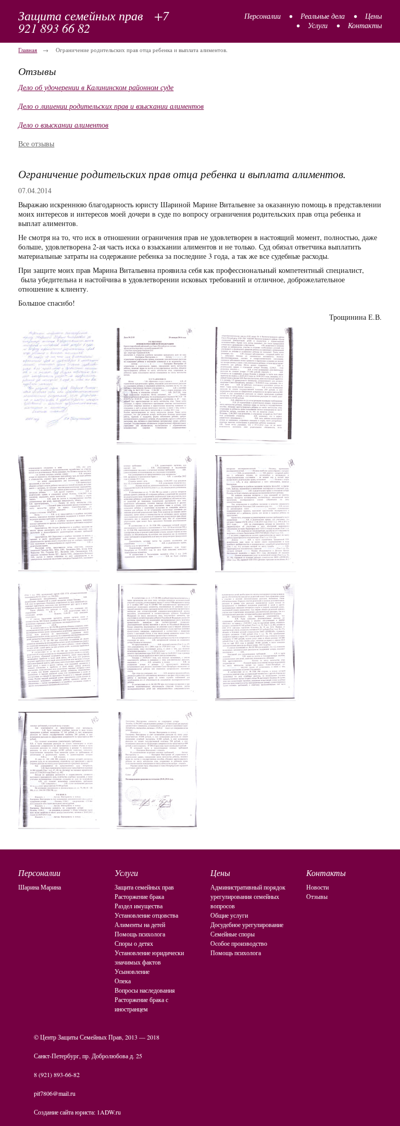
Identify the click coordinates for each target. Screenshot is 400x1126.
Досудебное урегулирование (246, 924)
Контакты (365, 25)
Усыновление (132, 971)
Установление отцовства (146, 915)
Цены (373, 16)
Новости (317, 887)
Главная (27, 50)
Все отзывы (36, 143)
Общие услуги (229, 915)
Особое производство (238, 943)
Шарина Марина (39, 887)
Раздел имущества (138, 906)
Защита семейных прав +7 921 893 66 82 (93, 21)
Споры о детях (134, 943)
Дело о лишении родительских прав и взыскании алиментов (111, 106)
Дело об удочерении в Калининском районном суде (95, 87)
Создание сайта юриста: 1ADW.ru (77, 1112)
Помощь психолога (140, 934)
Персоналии (262, 16)
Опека (123, 981)
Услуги (318, 25)
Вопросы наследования (145, 990)
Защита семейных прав (144, 887)
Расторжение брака (139, 896)
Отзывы (317, 896)
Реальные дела (323, 16)
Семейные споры (232, 934)
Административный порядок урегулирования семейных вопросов (247, 896)
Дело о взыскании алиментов (63, 125)
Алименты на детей (140, 924)
